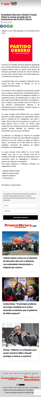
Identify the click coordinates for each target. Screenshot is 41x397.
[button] (1, 26)
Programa (5, 373)
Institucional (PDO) (28, 374)
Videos (22, 373)
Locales (10, 373)
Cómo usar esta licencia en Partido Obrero (20, 393)
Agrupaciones (16, 373)
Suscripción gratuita (20, 217)
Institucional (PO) (35, 374)
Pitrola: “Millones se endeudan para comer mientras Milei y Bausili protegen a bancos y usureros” (20, 353)
